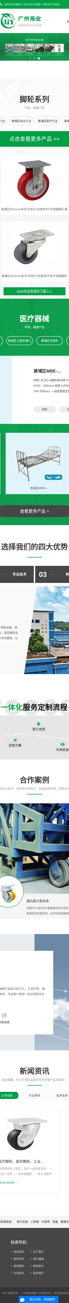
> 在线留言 (17, 1273)
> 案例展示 (17, 1265)
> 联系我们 (37, 1273)
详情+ (45, 409)
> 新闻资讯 (37, 1265)
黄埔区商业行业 (21, 121)
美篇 (55, 1221)
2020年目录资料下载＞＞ (34, 291)
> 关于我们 (37, 1251)
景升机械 (23, 1221)
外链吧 (46, 1221)
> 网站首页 (17, 1251)
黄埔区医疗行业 (48, 121)
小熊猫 (35, 1221)
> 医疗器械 (37, 1258)
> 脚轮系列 (18, 1258)
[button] (30, 58)
